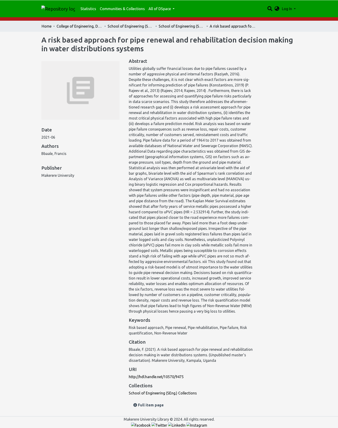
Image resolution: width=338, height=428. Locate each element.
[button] (277, 8)
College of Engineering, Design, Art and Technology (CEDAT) (80, 26)
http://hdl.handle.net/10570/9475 (156, 377)
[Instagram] (196, 425)
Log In (287, 9)
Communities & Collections (122, 9)
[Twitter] (160, 425)
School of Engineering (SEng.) (131, 26)
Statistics (88, 9)
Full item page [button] (150, 405)
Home (47, 26)
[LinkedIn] (177, 425)
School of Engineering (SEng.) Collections (182, 26)
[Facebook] (141, 425)
